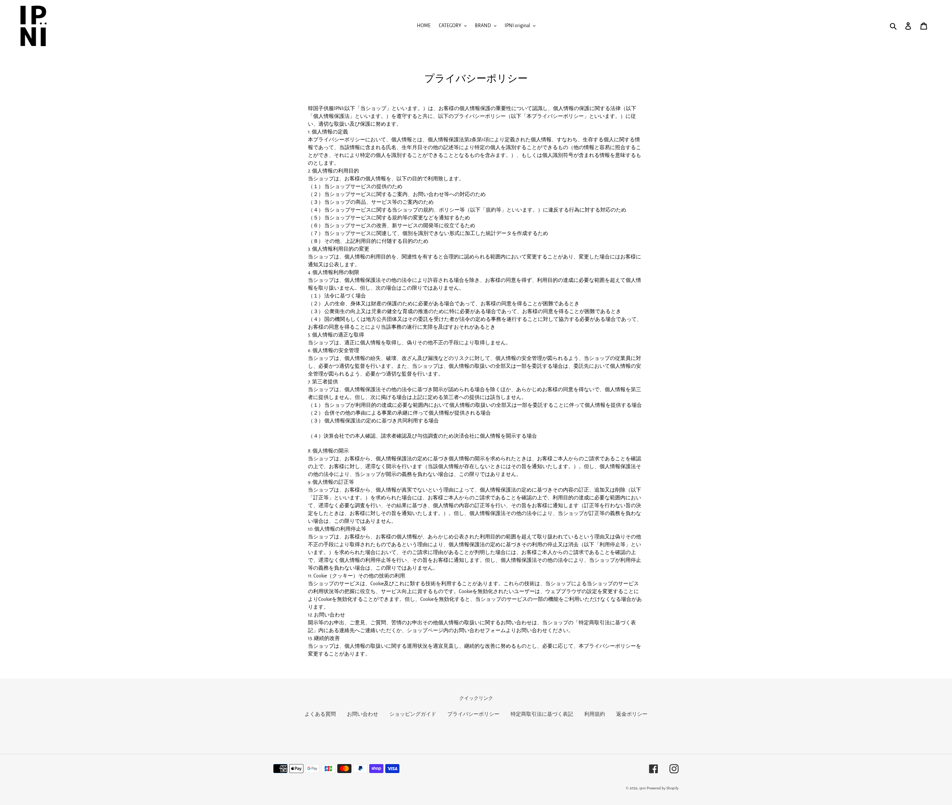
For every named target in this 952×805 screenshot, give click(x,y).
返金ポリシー (631, 714)
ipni (642, 788)
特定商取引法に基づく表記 (542, 714)
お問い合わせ (362, 714)
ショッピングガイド (412, 714)
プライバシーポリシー (473, 714)
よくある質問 (320, 714)
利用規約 (594, 714)
